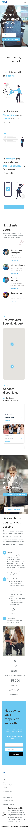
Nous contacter (9, 35)
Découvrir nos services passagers (15, 494)
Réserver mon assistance (14, 207)
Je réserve (7, 420)
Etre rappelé (16, 754)
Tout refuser (14, 826)
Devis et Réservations (11, 39)
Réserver (13, 260)
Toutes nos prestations (10, 242)
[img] (14, 484)
